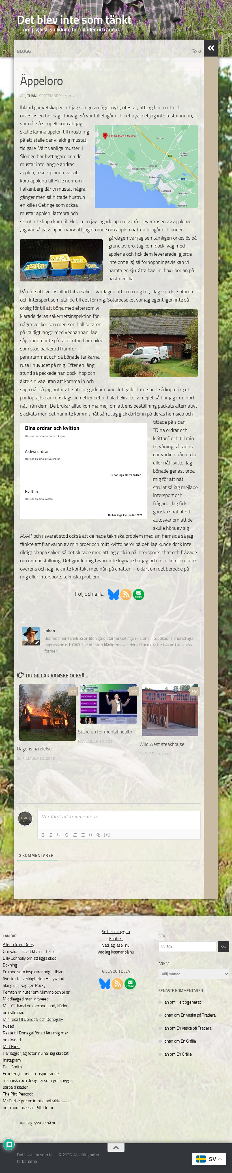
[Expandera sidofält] (211, 48)
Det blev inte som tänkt (74, 20)
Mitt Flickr (11, 1046)
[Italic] (51, 835)
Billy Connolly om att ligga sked (30, 958)
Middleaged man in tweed (26, 999)
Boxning (10, 965)
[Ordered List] (75, 835)
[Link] (98, 835)
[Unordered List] (83, 835)
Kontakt (116, 938)
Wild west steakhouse (161, 744)
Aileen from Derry (18, 944)
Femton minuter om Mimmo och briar (36, 992)
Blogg (24, 51)
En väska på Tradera (198, 1015)
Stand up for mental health (105, 732)
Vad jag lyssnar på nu (38, 1122)
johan (30, 96)
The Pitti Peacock (18, 1094)
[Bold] (43, 835)
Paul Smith (12, 1066)
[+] (107, 834)
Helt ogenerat (189, 1002)
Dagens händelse (34, 749)
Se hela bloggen (116, 931)
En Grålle (188, 1041)
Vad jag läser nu (116, 945)
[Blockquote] (90, 835)
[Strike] (67, 835)
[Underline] (59, 835)
